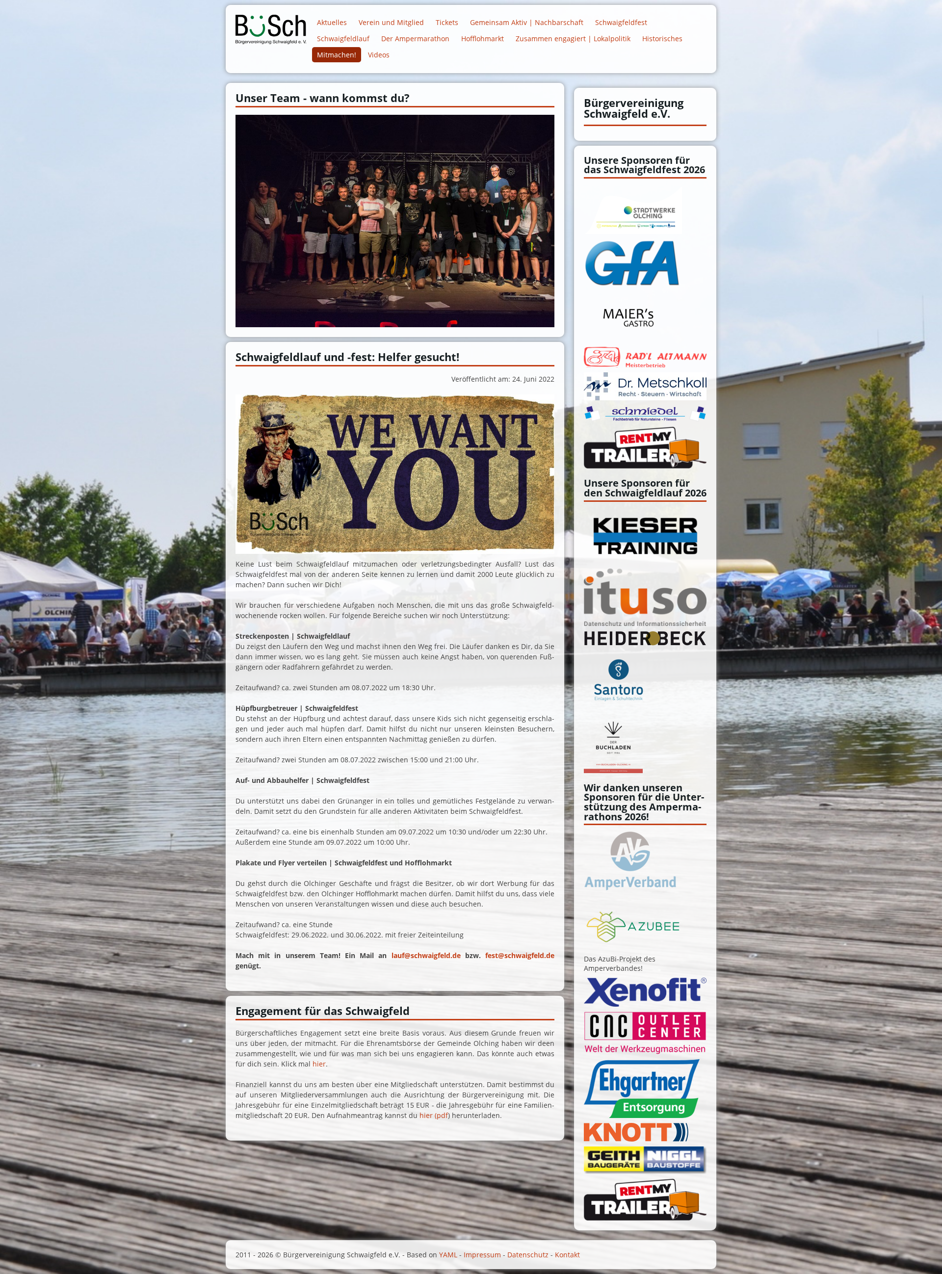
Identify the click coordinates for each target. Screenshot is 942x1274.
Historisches (662, 38)
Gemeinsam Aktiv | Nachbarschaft (526, 22)
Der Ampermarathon (415, 38)
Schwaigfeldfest (621, 22)
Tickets (447, 22)
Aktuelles (332, 22)
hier (319, 1063)
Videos (379, 54)
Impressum (482, 1254)
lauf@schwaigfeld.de (426, 955)
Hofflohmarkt (482, 38)
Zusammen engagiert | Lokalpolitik (573, 38)
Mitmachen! (336, 54)
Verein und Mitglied (391, 22)
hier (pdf (433, 1115)
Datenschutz (528, 1254)
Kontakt (567, 1254)
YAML (448, 1254)
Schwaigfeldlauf (343, 38)
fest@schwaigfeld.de (519, 955)
